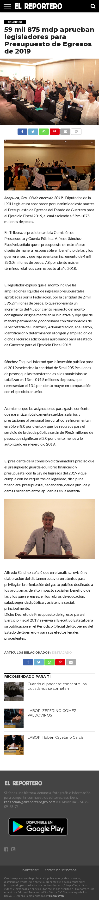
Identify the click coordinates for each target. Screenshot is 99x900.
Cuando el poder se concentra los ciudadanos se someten (57, 686)
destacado (62, 652)
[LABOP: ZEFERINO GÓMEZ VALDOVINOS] (14, 718)
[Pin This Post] (55, 130)
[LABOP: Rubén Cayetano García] (14, 745)
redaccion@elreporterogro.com (29, 802)
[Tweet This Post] (33, 130)
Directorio (30, 870)
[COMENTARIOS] (76, 130)
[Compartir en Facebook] (22, 130)
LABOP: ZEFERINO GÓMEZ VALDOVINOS (52, 713)
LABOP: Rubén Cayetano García (56, 737)
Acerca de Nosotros (60, 870)
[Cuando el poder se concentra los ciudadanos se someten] (14, 691)
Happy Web (56, 895)
